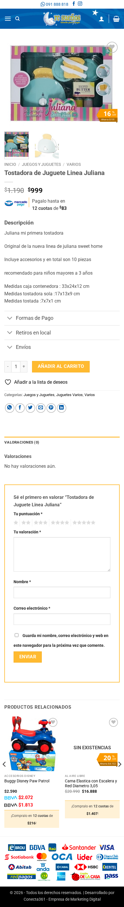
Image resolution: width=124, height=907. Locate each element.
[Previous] (14, 83)
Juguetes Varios (69, 395)
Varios (74, 164)
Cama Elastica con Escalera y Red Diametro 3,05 (91, 783)
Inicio (10, 164)
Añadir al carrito (61, 366)
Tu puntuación (28, 514)
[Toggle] (10, 319)
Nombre (22, 581)
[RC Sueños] (62, 19)
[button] (7, 19)
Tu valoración (27, 532)
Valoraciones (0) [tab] (21, 442)
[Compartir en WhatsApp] (9, 408)
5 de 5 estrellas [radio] (83, 522)
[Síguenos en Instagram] (80, 4)
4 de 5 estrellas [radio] (59, 522)
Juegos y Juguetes (41, 164)
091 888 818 (56, 4)
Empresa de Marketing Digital (74, 899)
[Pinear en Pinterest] (51, 408)
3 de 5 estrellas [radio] (40, 522)
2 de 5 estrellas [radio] (25, 522)
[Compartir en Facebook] (20, 408)
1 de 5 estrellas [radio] (15, 522)
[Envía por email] (41, 408)
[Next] (110, 83)
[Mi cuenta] (101, 18)
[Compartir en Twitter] (30, 408)
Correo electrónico (32, 608)
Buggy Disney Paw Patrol (26, 781)
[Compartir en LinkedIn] (61, 408)
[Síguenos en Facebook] (74, 4)
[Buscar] (17, 18)
